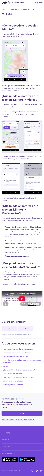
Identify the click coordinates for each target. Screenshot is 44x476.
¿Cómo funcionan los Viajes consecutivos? (18, 349)
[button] (38, 3)
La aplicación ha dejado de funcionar (16, 356)
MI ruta (5, 366)
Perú (3, 9)
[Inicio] (6, 2)
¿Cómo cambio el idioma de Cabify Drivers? (19, 377)
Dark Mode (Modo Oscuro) (12, 374)
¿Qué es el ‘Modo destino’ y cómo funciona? (19, 370)
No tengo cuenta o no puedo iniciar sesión (17, 419)
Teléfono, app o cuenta (19, 9)
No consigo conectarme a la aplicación (17, 353)
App (34, 9)
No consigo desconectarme (13, 385)
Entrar (22, 413)
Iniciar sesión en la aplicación (13, 381)
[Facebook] (32, 471)
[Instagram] (41, 471)
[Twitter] (37, 471)
